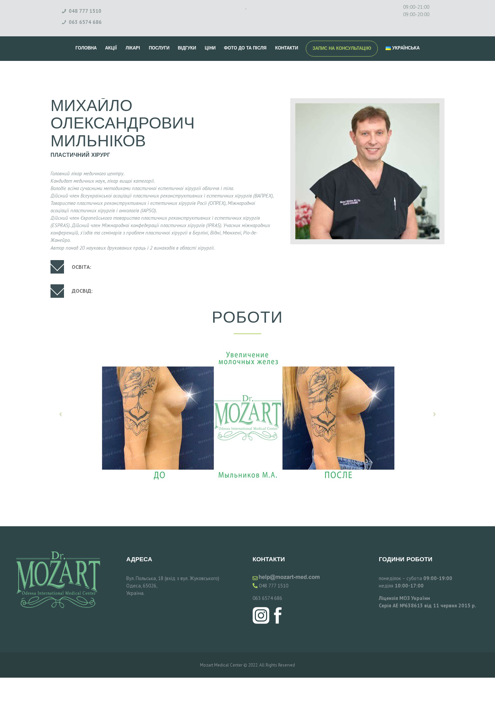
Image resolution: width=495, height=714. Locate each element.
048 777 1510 (273, 585)
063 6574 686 (267, 598)
